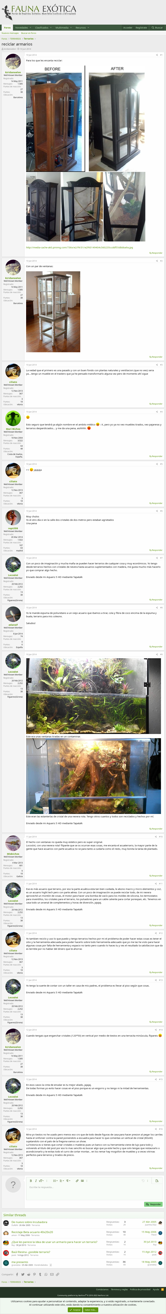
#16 (161, 1129)
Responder (157, 252)
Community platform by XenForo (83, 1295)
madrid (19, 550)
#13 (161, 980)
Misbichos (13, 853)
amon (14, 1235)
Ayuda (156, 1289)
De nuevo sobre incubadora (29, 1222)
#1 (161, 55)
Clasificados (41, 27)
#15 (161, 1079)
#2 (161, 260)
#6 (161, 511)
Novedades (21, 27)
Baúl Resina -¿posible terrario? (31, 1252)
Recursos (81, 27)
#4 (161, 411)
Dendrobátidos (41, 1265)
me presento (20, 1262)
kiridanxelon (10, 48)
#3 (161, 364)
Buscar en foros (28, 33)
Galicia (20, 876)
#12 (161, 933)
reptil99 (13, 528)
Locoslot (13, 575)
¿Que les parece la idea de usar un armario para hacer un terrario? (54, 1242)
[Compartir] (157, 55)
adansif (13, 624)
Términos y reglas (119, 1289)
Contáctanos (102, 1289)
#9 (161, 654)
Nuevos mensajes (10, 33)
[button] (30, 28)
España (19, 647)
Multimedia (62, 27)
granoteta (16, 1265)
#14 (161, 1029)
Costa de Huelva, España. (15, 455)
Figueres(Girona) (15, 600)
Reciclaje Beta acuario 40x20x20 (32, 1232)
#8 (161, 607)
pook (14, 1255)
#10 (161, 836)
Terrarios (36, 1225)
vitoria (20, 404)
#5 (161, 464)
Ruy (13, 1245)
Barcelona (18, 97)
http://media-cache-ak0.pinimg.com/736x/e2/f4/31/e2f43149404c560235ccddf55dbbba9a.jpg (79, 247)
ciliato (13, 381)
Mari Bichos (13, 428)
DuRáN (15, 1225)
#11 (161, 883)
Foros (7, 27)
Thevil (153, 1234)
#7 (161, 558)
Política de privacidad (140, 1289)
